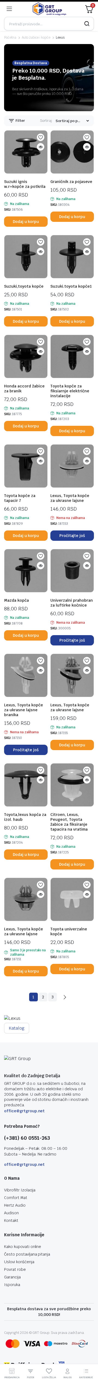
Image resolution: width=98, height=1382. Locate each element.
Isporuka (12, 1284)
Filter (20, 120)
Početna (10, 37)
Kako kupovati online (22, 1246)
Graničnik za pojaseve (71, 181)
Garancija (12, 1277)
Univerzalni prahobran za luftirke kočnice (71, 603)
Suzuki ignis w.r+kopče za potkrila (24, 184)
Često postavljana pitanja (27, 1254)
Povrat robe (15, 1269)
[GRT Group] (49, 8)
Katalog (16, 1028)
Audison (11, 1212)
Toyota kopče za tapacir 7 (19, 498)
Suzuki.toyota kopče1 (71, 286)
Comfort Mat (15, 1197)
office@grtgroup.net (24, 1110)
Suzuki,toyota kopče (24, 286)
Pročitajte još (72, 535)
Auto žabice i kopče (36, 37)
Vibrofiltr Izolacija (19, 1190)
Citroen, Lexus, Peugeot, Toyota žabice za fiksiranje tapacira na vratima (69, 822)
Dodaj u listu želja (40, 137)
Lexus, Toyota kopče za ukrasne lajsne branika (23, 710)
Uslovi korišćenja (19, 1261)
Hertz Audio (15, 1205)
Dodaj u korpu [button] (26, 221)
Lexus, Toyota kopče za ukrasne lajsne (69, 498)
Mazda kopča (16, 600)
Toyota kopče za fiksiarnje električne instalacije (69, 391)
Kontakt (11, 1220)
